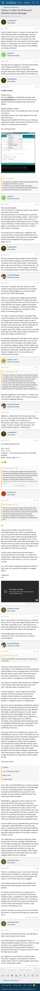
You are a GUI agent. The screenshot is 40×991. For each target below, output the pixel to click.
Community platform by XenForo (18, 989)
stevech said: (6, 178)
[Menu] (2, 2)
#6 (38, 283)
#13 (38, 868)
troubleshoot (26, 559)
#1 (38, 28)
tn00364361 (6, 16)
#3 (38, 87)
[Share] (35, 28)
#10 (38, 500)
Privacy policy (17, 985)
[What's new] (33, 3)
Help (24, 985)
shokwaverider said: (8, 656)
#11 (38, 616)
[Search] (37, 3)
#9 (38, 440)
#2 (38, 61)
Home (30, 985)
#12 (38, 651)
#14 (38, 930)
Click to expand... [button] (20, 486)
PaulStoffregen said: (8, 372)
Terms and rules (6, 985)
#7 (38, 367)
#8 (38, 412)
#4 (38, 204)
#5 (38, 255)
